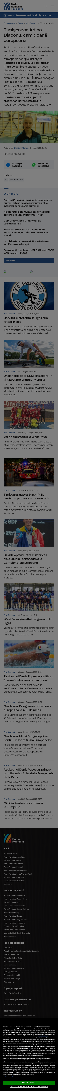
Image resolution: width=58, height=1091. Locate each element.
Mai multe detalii (43, 1036)
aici (29, 1048)
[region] (29, 1054)
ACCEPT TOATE (29, 1083)
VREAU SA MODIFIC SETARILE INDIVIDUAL (29, 1087)
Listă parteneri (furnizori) (10, 1077)
